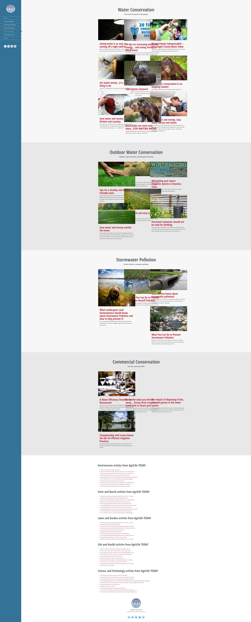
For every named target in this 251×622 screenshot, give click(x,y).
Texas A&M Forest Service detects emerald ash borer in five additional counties (117, 528)
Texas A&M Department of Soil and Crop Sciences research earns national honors (118, 505)
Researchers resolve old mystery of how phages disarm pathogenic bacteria (117, 579)
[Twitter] (132, 617)
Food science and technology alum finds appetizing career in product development (118, 591)
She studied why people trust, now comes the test (111, 556)
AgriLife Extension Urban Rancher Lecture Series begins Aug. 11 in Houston (116, 539)
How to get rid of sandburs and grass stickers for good (112, 530)
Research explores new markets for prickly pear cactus (112, 480)
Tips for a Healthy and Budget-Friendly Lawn (115, 191)
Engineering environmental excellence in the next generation (113, 575)
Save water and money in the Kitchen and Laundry (115, 120)
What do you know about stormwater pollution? (165, 295)
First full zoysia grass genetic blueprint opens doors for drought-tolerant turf (117, 535)
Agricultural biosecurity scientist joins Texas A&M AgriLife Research (115, 484)
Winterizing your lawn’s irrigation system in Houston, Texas (166, 183)
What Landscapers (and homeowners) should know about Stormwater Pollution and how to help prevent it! (116, 314)
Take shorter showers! (137, 89)
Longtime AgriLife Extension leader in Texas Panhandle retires (114, 498)
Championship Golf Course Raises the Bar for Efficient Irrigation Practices (117, 438)
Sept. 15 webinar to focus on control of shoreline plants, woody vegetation (116, 479)
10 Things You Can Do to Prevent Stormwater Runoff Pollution (142, 299)
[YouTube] (139, 617)
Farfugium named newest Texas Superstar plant (111, 531)
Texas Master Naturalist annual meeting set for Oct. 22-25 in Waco (115, 475)
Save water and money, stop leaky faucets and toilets (166, 121)
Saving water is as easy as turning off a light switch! (113, 45)
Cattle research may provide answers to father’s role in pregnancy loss (115, 503)
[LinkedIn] (136, 617)
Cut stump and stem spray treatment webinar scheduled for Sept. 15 (115, 486)
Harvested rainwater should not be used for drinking (168, 223)
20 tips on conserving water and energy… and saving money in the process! (142, 47)
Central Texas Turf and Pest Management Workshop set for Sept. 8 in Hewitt (117, 526)
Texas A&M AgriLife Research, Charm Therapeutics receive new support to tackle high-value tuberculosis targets (125, 580)
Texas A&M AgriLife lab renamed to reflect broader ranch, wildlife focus (116, 507)
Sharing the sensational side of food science (110, 584)
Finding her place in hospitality (107, 565)
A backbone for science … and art (107, 586)
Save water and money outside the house (115, 229)
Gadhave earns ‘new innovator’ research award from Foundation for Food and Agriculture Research (122, 582)
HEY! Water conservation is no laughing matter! (167, 85)
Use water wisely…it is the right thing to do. (116, 84)
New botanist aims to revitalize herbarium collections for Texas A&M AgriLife (117, 482)
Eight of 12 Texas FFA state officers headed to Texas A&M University (115, 501)
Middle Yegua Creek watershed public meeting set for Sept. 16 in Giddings (116, 473)
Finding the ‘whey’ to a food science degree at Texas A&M (112, 588)
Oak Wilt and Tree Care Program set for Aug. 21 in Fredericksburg (114, 533)
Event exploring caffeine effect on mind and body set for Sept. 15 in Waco (116, 560)
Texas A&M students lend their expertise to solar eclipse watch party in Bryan (117, 577)
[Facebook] (129, 617)
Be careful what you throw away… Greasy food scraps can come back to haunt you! (141, 402)
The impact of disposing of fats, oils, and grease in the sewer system (168, 402)
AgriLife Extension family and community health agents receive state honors (117, 563)
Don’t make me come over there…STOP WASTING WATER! (141, 127)
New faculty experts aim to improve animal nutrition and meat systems (116, 510)
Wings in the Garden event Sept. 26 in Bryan (110, 469)
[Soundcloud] (143, 617)
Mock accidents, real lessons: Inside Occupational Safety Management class (117, 552)
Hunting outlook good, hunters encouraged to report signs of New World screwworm (119, 477)
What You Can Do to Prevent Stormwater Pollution (166, 336)
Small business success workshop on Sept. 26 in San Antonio (113, 561)
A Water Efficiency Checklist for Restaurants (115, 401)
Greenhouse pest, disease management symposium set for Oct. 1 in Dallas (116, 496)
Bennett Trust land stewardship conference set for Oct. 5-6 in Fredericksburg (117, 471)
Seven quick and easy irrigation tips (142, 214)
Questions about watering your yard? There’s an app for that (113, 537)
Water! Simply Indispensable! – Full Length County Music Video (168, 45)
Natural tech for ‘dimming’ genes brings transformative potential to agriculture (117, 590)
